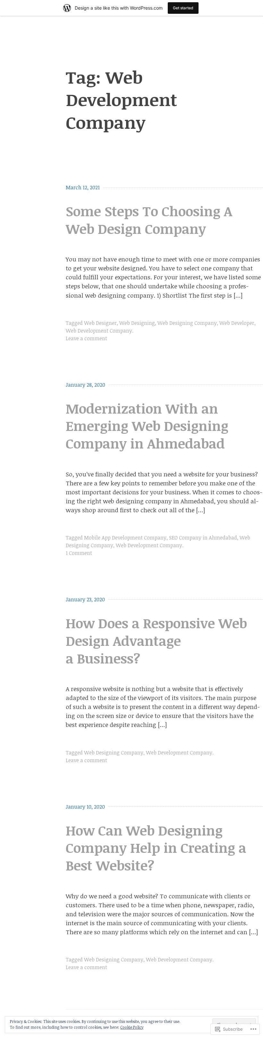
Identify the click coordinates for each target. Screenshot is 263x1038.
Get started (183, 7)
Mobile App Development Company (125, 537)
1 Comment (79, 552)
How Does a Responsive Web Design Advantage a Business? (156, 640)
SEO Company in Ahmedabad (203, 537)
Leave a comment (86, 338)
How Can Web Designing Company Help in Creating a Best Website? (156, 848)
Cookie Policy (131, 1027)
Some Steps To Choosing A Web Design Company (149, 220)
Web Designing (137, 322)
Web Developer (236, 322)
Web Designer (100, 322)
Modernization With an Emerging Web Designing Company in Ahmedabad (147, 426)
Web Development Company (99, 330)
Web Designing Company (187, 322)
